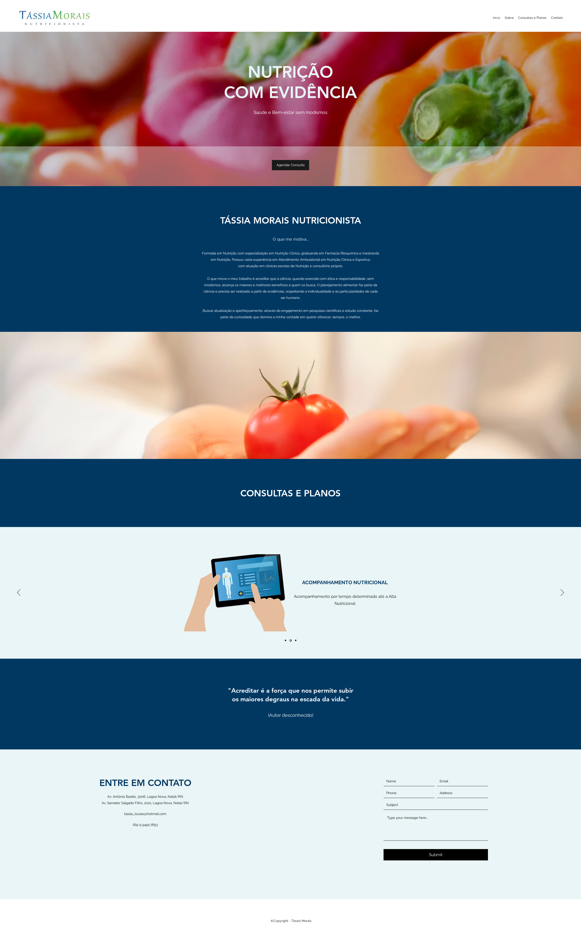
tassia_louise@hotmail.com (145, 814)
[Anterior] (18, 592)
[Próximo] (562, 592)
